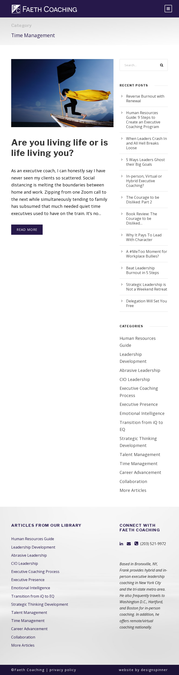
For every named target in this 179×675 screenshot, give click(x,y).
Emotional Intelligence (142, 413)
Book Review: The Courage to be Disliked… (141, 218)
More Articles (133, 490)
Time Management (139, 463)
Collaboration (133, 481)
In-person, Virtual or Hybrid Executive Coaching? (144, 181)
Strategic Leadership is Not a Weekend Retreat (146, 287)
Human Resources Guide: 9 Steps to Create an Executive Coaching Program (143, 119)
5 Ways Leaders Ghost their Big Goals (145, 162)
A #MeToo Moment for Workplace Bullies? (146, 254)
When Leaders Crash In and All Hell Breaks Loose (146, 143)
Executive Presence (139, 404)
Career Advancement (140, 472)
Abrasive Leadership (140, 370)
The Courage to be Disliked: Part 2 (142, 200)
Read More (27, 229)
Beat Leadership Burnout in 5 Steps (142, 270)
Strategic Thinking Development (39, 604)
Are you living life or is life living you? (59, 147)
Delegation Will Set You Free (146, 303)
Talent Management (140, 454)
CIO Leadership (135, 379)
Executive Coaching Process (35, 571)
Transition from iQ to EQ (32, 596)
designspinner (154, 670)
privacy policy (63, 670)
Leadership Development (33, 547)
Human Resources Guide (32, 538)
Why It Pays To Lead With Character (144, 237)
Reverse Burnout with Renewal (145, 98)
